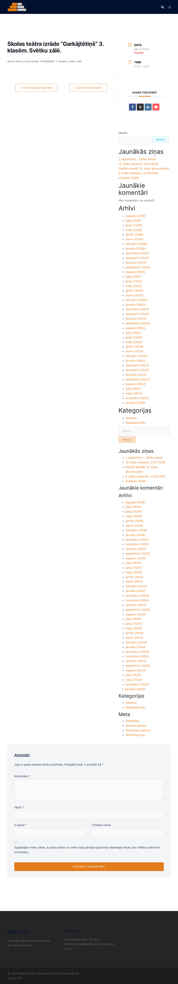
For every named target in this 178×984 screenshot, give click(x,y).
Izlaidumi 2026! (129, 178)
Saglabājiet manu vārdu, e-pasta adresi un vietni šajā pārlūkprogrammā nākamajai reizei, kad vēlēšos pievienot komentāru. (87, 850)
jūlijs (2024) (133, 332)
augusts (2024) (136, 328)
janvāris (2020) (135, 402)
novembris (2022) (137, 398)
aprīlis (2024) (134, 346)
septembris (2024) (138, 323)
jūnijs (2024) (134, 337)
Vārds (19, 807)
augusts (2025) (136, 272)
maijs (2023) (134, 393)
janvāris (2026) (135, 248)
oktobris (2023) (136, 374)
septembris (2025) (138, 267)
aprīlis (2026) (134, 234)
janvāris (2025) (135, 304)
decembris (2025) (137, 253)
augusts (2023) (136, 384)
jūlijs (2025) (133, 276)
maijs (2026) (134, 230)
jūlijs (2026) (133, 220)
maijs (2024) (134, 342)
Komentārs (22, 776)
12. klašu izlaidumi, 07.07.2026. (139, 164)
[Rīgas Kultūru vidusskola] (17, 6)
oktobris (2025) (136, 262)
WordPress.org (135, 735)
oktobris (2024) (136, 318)
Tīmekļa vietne (101, 825)
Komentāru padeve (138, 730)
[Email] (155, 107)
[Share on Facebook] (132, 107)
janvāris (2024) (135, 360)
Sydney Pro (14, 978)
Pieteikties (132, 721)
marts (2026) (134, 239)
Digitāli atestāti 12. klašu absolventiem (144, 168)
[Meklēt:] (144, 431)
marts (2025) (134, 295)
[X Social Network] (140, 107)
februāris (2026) (136, 244)
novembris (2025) (137, 258)
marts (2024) (134, 351)
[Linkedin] (148, 107)
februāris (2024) (136, 356)
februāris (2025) (136, 300)
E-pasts (20, 825)
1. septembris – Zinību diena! (137, 159)
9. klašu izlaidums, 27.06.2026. (139, 173)
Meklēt (123, 133)
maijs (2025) (134, 286)
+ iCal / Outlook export (88, 87)
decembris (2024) (137, 309)
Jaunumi (131, 418)
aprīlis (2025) (134, 290)
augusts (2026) (136, 216)
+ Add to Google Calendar (36, 87)
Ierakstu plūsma (136, 725)
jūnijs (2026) (134, 225)
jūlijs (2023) (133, 388)
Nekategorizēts (136, 422)
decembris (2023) (137, 365)
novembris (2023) (137, 370)
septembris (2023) (138, 379)
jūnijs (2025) (134, 281)
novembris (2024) (137, 314)
